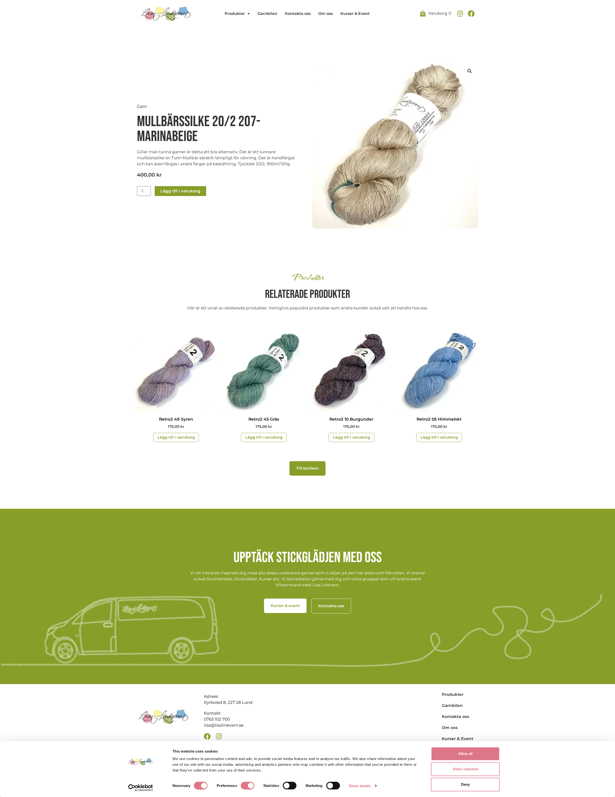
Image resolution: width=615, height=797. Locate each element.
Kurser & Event (355, 13)
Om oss (325, 13)
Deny (465, 784)
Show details (360, 786)
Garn (142, 106)
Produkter (235, 13)
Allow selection (465, 769)
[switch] (247, 785)
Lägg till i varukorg (180, 191)
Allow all (465, 754)
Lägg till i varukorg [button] (176, 437)
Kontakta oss (298, 13)
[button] (469, 71)
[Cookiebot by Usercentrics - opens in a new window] (141, 787)
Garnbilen (267, 13)
